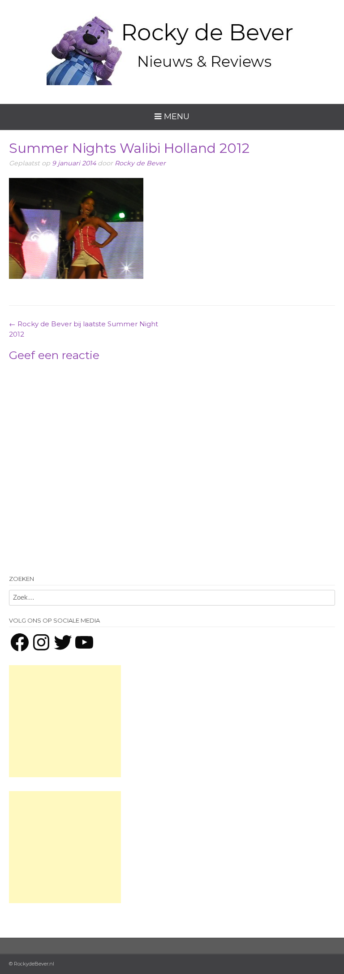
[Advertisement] (65, 721)
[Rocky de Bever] (172, 44)
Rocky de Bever (140, 163)
